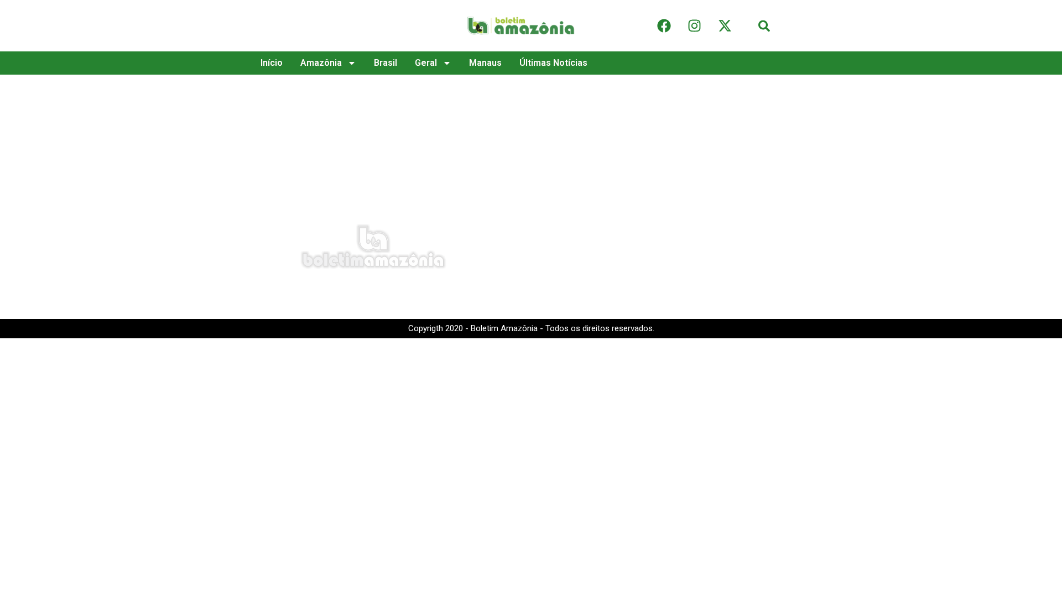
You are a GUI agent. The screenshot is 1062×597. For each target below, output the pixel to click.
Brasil (385, 62)
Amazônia (321, 62)
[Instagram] (694, 26)
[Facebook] (664, 26)
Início (272, 62)
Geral (426, 62)
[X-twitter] (724, 26)
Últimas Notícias (553, 62)
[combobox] (795, 25)
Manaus (485, 62)
